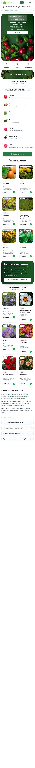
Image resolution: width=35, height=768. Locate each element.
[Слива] (5, 105)
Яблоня (11, 95)
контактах (20, 405)
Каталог (17, 32)
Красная (17, 138)
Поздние (23, 98)
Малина (11, 128)
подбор (29, 401)
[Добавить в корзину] (14, 192)
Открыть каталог (18, 154)
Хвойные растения (14, 114)
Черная (11, 138)
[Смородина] (5, 137)
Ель (10, 120)
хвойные (26, 396)
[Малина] (5, 129)
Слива (11, 104)
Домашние (12, 106)
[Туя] (5, 113)
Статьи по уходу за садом (18, 279)
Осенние (16, 98)
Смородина (13, 136)
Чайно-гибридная (12, 147)
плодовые (11, 396)
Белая (22, 138)
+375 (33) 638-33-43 (11, 7)
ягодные (18, 396)
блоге (4, 410)
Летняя (11, 130)
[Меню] (30, 2)
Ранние (11, 98)
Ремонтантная (18, 130)
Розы (10, 144)
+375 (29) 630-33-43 (26, 7)
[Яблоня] (5, 96)
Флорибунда (19, 147)
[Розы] (5, 146)
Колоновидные (31, 98)
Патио (26, 147)
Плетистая (32, 147)
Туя (10, 112)
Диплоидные (20, 106)
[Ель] (5, 121)
